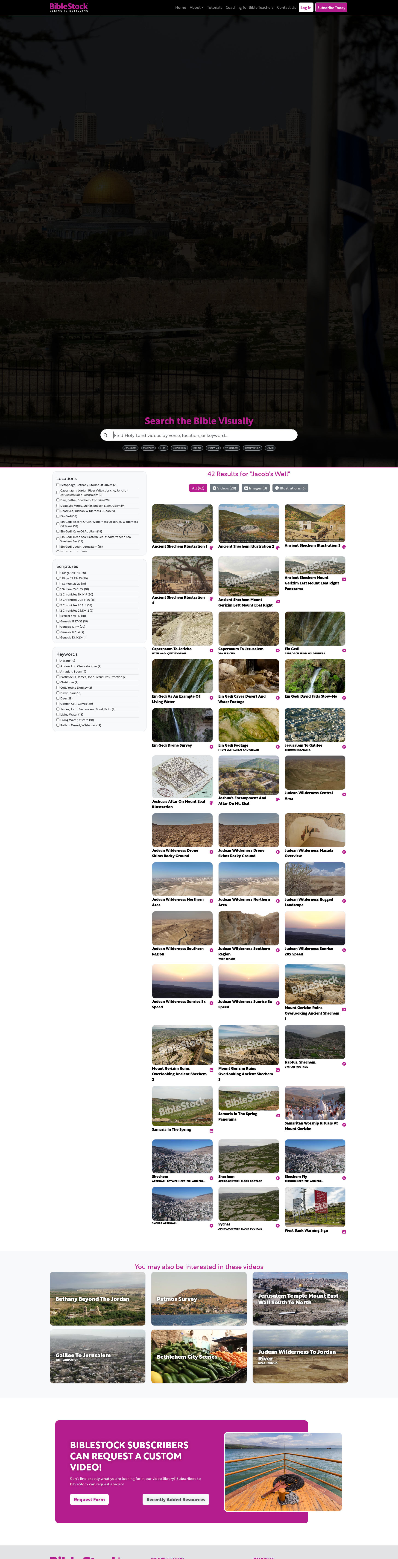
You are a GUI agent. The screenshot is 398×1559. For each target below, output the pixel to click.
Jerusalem (130, 447)
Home (180, 7)
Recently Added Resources (175, 1499)
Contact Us (286, 7)
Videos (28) (226, 488)
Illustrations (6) (292, 488)
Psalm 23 (213, 447)
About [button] (195, 7)
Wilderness (231, 447)
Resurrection (252, 447)
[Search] (105, 434)
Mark (163, 447)
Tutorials (214, 7)
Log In (306, 7)
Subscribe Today (331, 7)
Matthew (148, 447)
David (270, 447)
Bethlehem (179, 447)
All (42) (198, 488)
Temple (197, 447)
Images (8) (257, 488)
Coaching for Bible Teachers (249, 7)
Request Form (89, 1499)
